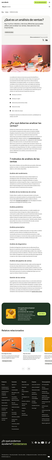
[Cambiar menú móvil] (49, 2)
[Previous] (23, 369)
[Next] (29, 369)
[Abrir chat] (49, 457)
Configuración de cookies (31, 454)
